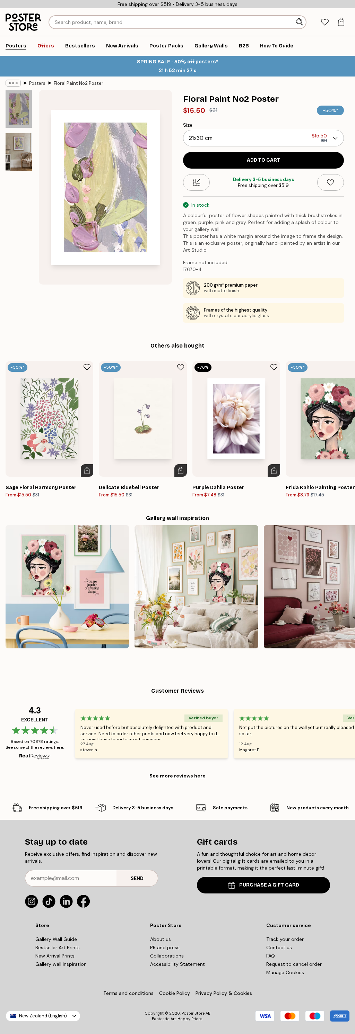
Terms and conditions (128, 993)
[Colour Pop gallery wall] (67, 586)
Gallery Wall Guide (56, 939)
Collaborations (167, 956)
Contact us (279, 947)
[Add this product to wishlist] (330, 182)
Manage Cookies (285, 972)
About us (160, 939)
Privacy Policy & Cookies (224, 993)
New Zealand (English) (43, 1016)
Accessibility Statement (177, 964)
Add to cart (263, 160)
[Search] (300, 22)
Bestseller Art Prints (57, 947)
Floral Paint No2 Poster (78, 83)
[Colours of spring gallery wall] (196, 586)
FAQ (270, 956)
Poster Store (193, 1013)
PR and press (165, 947)
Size (187, 125)
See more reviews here (177, 776)
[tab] (325, 22)
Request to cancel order (294, 964)
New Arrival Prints (55, 956)
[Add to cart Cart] (87, 470)
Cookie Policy (174, 993)
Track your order (285, 939)
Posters (37, 83)
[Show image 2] (19, 151)
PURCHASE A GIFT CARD (269, 885)
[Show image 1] (19, 109)
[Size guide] (196, 182)
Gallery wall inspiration (61, 964)
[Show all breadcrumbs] (13, 83)
